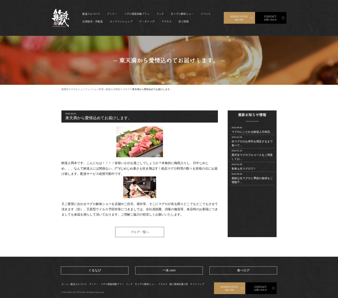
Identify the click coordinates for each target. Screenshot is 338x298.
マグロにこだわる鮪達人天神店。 (252, 129)
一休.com (169, 270)
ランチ (160, 14)
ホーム (64, 284)
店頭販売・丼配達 (92, 21)
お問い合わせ (270, 18)
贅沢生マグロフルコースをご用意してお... (252, 155)
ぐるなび (94, 270)
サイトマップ (197, 284)
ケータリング (147, 21)
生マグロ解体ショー (182, 14)
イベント (205, 14)
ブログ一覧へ (139, 232)
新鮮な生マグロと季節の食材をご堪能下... (252, 178)
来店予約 (239, 18)
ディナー (112, 14)
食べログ (243, 270)
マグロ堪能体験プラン (136, 14)
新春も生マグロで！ (244, 166)
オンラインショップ (121, 21)
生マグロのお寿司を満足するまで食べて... (252, 141)
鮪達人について (91, 14)
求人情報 (183, 21)
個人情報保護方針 (178, 284)
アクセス (166, 21)
